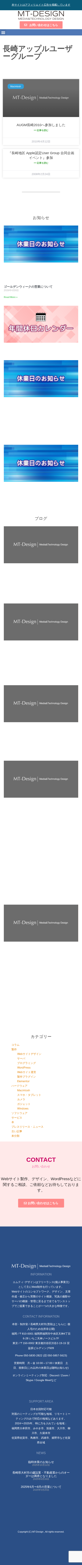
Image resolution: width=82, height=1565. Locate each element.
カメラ (21, 1099)
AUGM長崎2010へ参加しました (41, 125)
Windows (22, 1108)
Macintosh (23, 1090)
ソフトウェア (19, 1113)
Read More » (11, 297)
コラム (15, 1044)
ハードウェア (19, 1085)
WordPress (24, 1067)
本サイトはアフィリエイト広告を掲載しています (41, 4)
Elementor (23, 1081)
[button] (3, 32)
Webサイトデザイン (29, 1053)
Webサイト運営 (26, 1072)
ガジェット (24, 1103)
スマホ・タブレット (29, 1094)
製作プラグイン (26, 1076)
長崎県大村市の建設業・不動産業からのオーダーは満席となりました (41, 1474)
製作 (14, 1049)
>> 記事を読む (41, 130)
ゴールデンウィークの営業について (28, 286)
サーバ (21, 1058)
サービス (16, 1117)
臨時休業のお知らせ (41, 1462)
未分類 (15, 1135)
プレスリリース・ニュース (27, 1126)
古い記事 (16, 1131)
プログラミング (26, 1063)
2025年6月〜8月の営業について (41, 1486)
